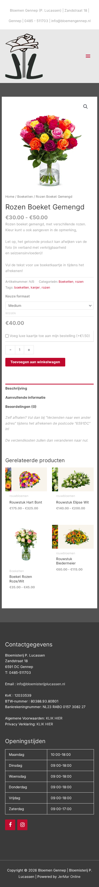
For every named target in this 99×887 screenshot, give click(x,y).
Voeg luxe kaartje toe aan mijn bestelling (42, 336)
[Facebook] (10, 824)
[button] (85, 106)
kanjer (35, 287)
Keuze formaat (17, 296)
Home (9, 196)
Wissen (10, 313)
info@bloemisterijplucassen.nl (41, 684)
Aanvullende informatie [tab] (25, 397)
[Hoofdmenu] (88, 56)
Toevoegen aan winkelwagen (35, 362)
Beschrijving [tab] (16, 388)
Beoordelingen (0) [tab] (21, 407)
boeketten (21, 287)
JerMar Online (69, 877)
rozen (79, 281)
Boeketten (25, 196)
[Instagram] (22, 824)
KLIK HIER (54, 718)
